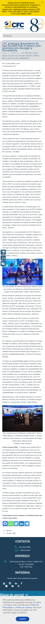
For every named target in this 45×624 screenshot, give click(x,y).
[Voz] (3, 257)
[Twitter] (15, 523)
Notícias (14, 53)
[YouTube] (4, 583)
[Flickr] (7, 586)
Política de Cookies (24, 607)
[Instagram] (10, 583)
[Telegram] (26, 523)
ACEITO (23, 619)
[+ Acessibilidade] (3, 263)
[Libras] (3, 252)
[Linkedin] (21, 523)
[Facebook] (5, 523)
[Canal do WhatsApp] (13, 586)
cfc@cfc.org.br (24, 550)
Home (4, 53)
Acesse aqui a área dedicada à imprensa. (22, 578)
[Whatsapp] (10, 523)
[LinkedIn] (16, 583)
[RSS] (19, 586)
